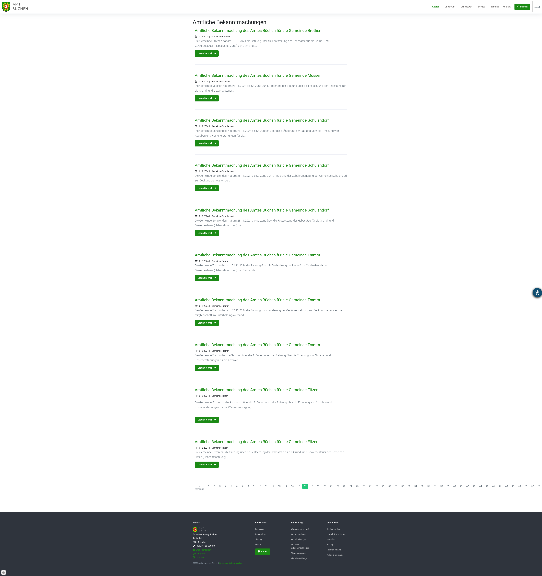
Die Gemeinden (333, 529)
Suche (258, 544)
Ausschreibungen (298, 539)
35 (422, 486)
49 (513, 486)
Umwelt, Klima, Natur (336, 534)
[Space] (14, 7)
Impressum (260, 529)
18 (312, 486)
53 (539, 486)
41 (461, 486)
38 (441, 486)
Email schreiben (203, 549)
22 (337, 486)
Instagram (200, 553)
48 (506, 486)
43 (474, 486)
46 (493, 486)
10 (260, 486)
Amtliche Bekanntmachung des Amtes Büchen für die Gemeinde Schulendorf (262, 120)
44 (480, 486)
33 (409, 486)
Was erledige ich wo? (300, 529)
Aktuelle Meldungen (299, 558)
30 (389, 486)
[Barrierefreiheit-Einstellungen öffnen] (537, 292)
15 (292, 486)
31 (396, 486)
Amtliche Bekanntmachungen (300, 546)
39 (448, 486)
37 (435, 486)
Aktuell (436, 6)
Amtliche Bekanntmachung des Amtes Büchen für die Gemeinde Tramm (257, 255)
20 (325, 486)
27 (370, 486)
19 (318, 486)
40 (454, 486)
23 (344, 486)
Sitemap (258, 539)
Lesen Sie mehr (205, 53)
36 (428, 486)
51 (526, 486)
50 (519, 486)
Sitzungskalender (298, 553)
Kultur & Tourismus (335, 555)
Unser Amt (450, 6)
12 (273, 486)
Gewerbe (331, 539)
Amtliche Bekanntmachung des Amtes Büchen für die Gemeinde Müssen (258, 75)
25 (357, 486)
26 (363, 486)
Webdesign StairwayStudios (230, 563)
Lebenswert (467, 6)
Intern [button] (264, 551)
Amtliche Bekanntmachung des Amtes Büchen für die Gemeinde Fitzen (256, 389)
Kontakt (507, 6)
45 (487, 486)
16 (299, 486)
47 (500, 486)
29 (383, 486)
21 (331, 486)
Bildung (330, 544)
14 (286, 486)
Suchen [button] (523, 6)
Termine (495, 6)
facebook (200, 557)
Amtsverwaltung (298, 534)
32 (402, 486)
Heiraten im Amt (334, 550)
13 (279, 486)
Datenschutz (260, 534)
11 (266, 486)
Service (482, 6)
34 (415, 486)
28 (376, 486)
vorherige (199, 487)
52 (532, 486)
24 (350, 486)
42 (467, 486)
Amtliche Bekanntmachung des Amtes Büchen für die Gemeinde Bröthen (258, 30)
